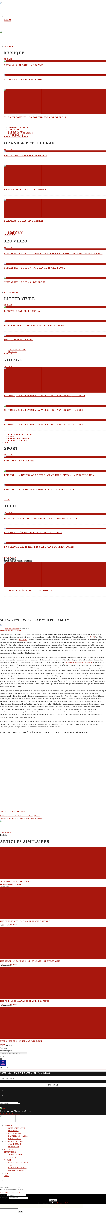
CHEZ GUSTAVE (16, 131)
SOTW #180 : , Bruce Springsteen (26, 818)
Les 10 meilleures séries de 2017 (25, 155)
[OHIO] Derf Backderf (18, 340)
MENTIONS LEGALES (10, 1114)
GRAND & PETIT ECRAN (16, 137)
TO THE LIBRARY (17, 350)
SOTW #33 (91, 637)
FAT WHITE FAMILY (14, 811)
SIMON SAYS (14, 129)
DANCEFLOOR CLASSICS (20, 133)
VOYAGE (8, 354)
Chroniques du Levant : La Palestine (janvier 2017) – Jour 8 (44, 424)
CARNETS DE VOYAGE (19, 438)
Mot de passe (4, 1198)
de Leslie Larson (35, 325)
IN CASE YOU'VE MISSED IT (10, 924)
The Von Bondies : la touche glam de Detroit (35, 117)
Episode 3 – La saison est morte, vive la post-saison (39, 489)
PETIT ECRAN (15, 233)
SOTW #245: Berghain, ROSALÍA (24, 65)
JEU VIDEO (9, 235)
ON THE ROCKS (14, 1139)
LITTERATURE (11, 292)
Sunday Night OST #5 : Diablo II (24, 282)
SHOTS (2, 1044)
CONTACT (7, 21)
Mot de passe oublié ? (61, 1203)
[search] (19, 1103)
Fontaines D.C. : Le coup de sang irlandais (25, 816)
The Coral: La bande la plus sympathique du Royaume (30, 961)
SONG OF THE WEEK (18, 127)
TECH (7, 500)
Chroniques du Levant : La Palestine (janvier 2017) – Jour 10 (44, 396)
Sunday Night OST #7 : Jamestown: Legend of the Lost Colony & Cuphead (53, 253)
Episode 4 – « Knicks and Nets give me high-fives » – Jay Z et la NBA (49, 475)
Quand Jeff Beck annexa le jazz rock (21, 1041)
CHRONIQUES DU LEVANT (21, 434)
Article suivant (5, 818)
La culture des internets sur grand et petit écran (39, 547)
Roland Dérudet (12, 629)
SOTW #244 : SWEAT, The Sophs (23, 79)
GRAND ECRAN (15, 231)
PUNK (24, 811)
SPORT (7, 442)
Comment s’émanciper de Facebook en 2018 (33, 532)
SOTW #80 (23, 640)
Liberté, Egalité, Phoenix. (22, 311)
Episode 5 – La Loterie (19, 461)
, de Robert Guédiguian (25, 189)
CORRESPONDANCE (18, 440)
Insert (20, 1211)
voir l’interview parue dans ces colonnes (79, 662)
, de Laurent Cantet (23, 221)
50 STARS (12, 352)
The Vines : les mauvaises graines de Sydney (24, 1001)
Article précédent (5, 816)
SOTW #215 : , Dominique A (28, 590)
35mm (11, 436)
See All (8, 59)
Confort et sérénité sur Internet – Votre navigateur (41, 518)
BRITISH (3, 811)
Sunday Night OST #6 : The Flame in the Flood (35, 268)
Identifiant (3, 1195)
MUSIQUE (8, 46)
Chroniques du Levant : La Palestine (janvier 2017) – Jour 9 (44, 410)
